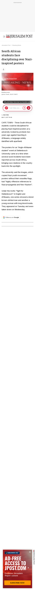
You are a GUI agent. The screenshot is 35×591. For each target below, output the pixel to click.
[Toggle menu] (4, 36)
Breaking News (16, 45)
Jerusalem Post (6, 45)
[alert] (17, 569)
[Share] (3, 69)
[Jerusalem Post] (19, 36)
